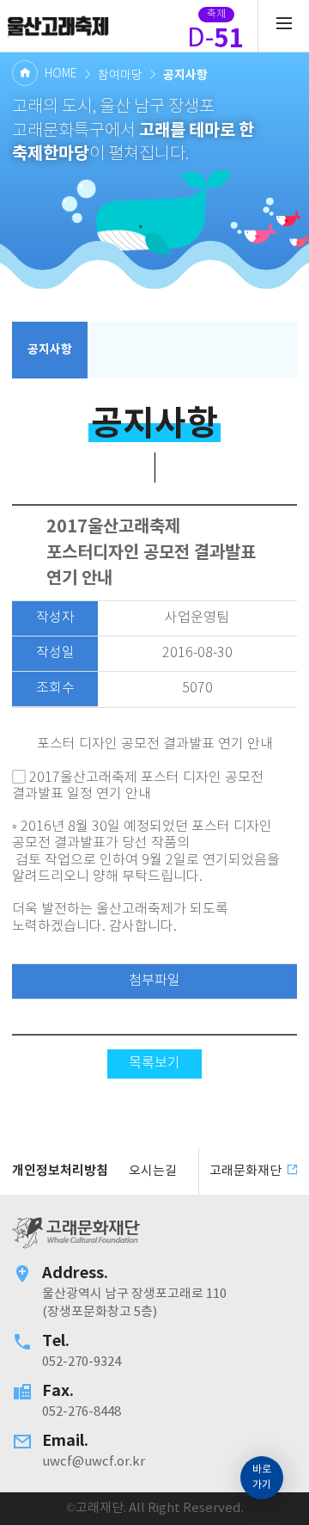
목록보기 (154, 1063)
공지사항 (49, 349)
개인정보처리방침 (60, 1170)
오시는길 (153, 1171)
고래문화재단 (58, 26)
